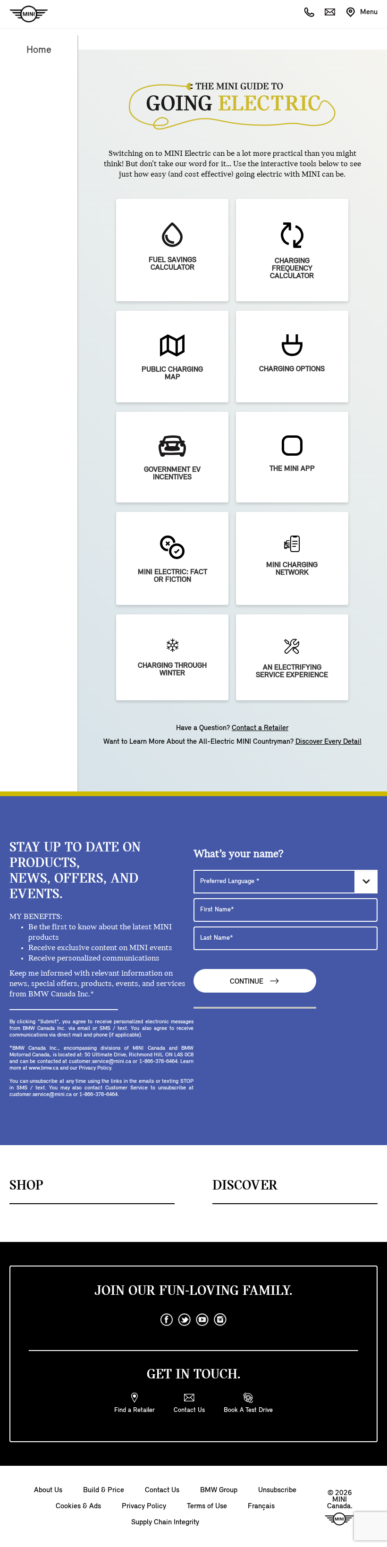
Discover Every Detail (328, 742)
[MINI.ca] (24, 14)
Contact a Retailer (260, 728)
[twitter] (184, 1319)
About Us (48, 1490)
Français (261, 1506)
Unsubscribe (277, 1490)
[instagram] (220, 1319)
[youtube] (202, 1319)
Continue (247, 982)
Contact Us (162, 1490)
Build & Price (103, 1490)
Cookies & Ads (78, 1506)
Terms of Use (207, 1506)
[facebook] (166, 1319)
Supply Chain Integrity (165, 1522)
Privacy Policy (144, 1506)
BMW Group (218, 1490)
